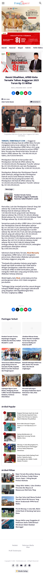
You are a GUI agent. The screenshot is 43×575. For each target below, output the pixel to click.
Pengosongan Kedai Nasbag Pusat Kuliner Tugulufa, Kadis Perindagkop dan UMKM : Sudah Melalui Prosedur (28, 458)
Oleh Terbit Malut (8, 102)
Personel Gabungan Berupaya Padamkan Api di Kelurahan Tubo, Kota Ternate (31, 391)
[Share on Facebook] (13, 93)
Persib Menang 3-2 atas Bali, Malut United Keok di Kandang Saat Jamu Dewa (28, 511)
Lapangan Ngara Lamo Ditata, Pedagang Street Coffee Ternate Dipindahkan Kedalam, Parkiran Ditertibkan (11, 392)
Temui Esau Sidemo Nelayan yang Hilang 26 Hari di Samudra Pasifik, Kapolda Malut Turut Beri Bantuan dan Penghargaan (11, 366)
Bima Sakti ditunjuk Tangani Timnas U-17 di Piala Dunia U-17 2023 (26, 425)
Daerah (4, 47)
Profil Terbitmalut (15, 550)
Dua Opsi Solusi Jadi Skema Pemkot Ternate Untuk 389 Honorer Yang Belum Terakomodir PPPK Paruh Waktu (28, 500)
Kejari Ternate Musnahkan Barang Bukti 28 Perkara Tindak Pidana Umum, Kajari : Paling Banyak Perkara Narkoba (28, 477)
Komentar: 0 (36, 102)
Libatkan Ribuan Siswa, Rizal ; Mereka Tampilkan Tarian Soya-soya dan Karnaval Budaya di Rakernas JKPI (30, 340)
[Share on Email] (25, 93)
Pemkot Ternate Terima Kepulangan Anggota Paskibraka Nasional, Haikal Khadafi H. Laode (26, 197)
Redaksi (15, 545)
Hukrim (28, 47)
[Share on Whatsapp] (21, 93)
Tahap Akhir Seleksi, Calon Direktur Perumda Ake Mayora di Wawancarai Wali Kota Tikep (28, 488)
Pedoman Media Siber (28, 546)
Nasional (12, 47)
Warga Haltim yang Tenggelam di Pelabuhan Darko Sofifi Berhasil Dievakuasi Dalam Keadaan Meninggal (27, 523)
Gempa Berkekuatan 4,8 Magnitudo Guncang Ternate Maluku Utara (26, 436)
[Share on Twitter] (17, 93)
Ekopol (20, 47)
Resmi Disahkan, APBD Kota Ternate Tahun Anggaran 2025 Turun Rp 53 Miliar (21, 80)
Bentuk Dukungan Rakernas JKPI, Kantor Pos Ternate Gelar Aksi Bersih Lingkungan (31, 365)
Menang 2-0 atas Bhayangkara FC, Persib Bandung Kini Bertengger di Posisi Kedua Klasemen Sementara (27, 448)
